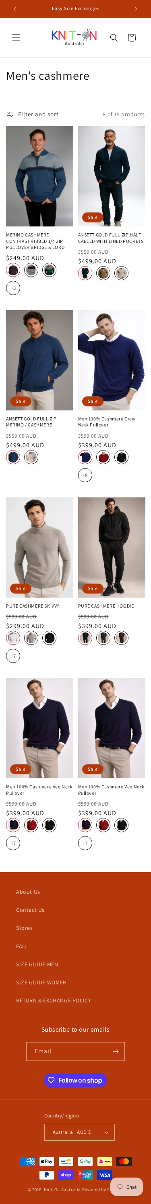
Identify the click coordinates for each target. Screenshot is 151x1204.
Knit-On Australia (62, 1189)
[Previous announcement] (15, 9)
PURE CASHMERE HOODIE (106, 606)
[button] (16, 37)
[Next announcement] (136, 9)
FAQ (21, 946)
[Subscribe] (115, 1051)
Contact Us (30, 909)
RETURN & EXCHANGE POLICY (53, 1000)
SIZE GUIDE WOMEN (41, 982)
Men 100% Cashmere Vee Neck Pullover (39, 790)
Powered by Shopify (103, 1189)
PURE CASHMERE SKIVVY (33, 606)
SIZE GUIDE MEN (37, 964)
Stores (24, 927)
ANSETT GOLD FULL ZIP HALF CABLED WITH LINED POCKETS (111, 238)
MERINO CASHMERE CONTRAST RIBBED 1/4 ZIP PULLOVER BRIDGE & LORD (35, 241)
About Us (28, 891)
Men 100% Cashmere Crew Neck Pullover (107, 422)
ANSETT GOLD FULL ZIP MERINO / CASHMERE (31, 422)
